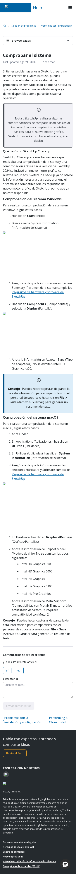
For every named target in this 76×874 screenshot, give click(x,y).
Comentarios (10, 678)
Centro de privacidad (14, 851)
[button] (65, 864)
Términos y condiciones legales (19, 842)
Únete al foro (14, 753)
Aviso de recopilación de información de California (29, 861)
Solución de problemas (23, 25)
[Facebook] (6, 774)
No (18, 670)
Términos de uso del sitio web (18, 847)
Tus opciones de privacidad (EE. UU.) (21, 866)
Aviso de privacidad (13, 856)
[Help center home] (5, 26)
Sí (7, 670)
